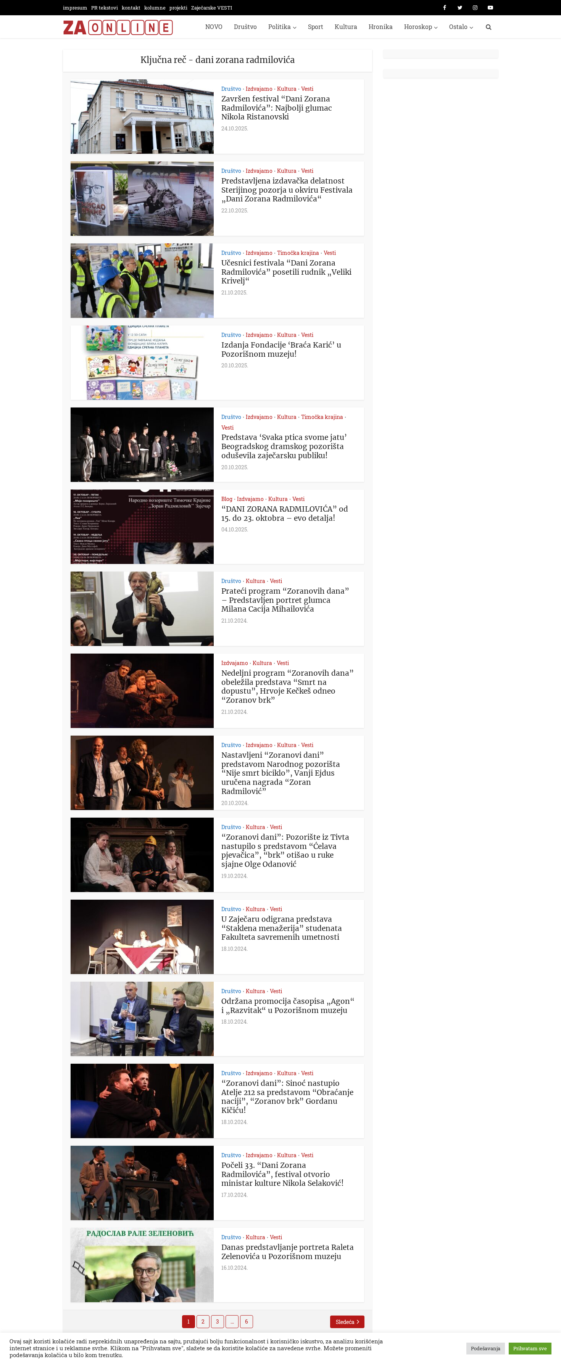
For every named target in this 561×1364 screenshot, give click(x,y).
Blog (226, 498)
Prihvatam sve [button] (530, 1348)
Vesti (307, 88)
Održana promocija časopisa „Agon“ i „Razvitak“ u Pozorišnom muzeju (288, 1006)
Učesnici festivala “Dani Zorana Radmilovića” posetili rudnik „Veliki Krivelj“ (286, 272)
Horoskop (418, 27)
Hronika (381, 27)
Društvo (245, 27)
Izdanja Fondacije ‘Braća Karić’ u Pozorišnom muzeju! (281, 349)
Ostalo (458, 27)
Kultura (346, 27)
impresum (75, 7)
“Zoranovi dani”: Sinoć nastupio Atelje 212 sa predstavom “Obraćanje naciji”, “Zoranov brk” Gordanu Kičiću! (287, 1097)
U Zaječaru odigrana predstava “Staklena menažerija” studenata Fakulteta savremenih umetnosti (281, 928)
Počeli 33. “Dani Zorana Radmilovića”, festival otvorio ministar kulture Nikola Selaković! (282, 1174)
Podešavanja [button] (485, 1348)
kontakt (131, 7)
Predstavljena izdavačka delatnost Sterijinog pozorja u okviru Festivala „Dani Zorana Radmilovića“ (287, 190)
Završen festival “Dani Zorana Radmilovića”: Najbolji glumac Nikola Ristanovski (276, 108)
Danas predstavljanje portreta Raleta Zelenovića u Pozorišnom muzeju (287, 1252)
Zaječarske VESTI (211, 7)
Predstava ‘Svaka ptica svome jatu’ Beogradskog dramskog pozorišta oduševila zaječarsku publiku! (284, 446)
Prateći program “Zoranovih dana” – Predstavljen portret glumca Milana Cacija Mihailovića (285, 600)
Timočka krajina (298, 252)
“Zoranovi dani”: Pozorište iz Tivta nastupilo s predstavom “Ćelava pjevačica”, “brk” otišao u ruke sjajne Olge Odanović (285, 851)
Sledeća (345, 1321)
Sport (315, 27)
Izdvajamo (259, 88)
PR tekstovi (104, 7)
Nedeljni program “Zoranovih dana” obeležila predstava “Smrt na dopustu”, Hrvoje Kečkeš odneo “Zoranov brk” (287, 686)
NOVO (213, 27)
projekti (178, 7)
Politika (279, 27)
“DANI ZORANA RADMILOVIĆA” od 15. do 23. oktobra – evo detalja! (284, 513)
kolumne (155, 7)
